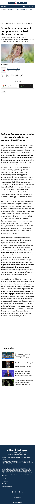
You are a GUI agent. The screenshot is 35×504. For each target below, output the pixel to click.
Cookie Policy (17, 500)
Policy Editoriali (6, 481)
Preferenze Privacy (17, 502)
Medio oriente (11, 9)
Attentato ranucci (22, 9)
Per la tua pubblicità (7, 486)
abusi (4, 91)
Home (2, 23)
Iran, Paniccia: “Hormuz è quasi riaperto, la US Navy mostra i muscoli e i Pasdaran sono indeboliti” (24, 374)
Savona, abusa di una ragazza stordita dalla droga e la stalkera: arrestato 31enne (24, 382)
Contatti (4, 478)
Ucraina (30, 9)
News (7, 23)
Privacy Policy (17, 497)
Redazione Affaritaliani (13, 69)
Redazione (5, 484)
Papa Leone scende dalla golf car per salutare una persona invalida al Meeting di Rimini (24, 365)
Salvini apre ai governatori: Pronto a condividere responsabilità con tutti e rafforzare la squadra (23, 356)
